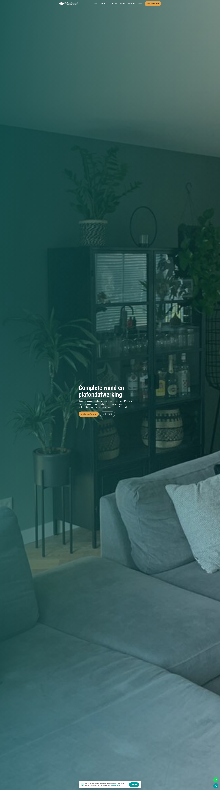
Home (95, 3)
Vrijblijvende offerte (87, 414)
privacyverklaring (115, 785)
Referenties (131, 3)
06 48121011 (109, 414)
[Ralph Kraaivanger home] (69, 4)
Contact (140, 3)
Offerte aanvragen (153, 3)
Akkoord (134, 785)
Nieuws (122, 3)
